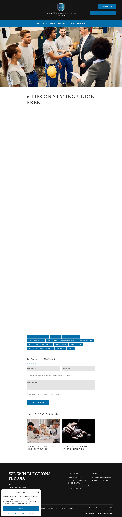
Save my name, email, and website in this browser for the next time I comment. (50, 375)
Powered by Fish (108, 513)
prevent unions (52, 340)
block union (43, 336)
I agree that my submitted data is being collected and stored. (45, 394)
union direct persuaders (85, 340)
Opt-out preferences (13, 513)
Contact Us (31, 513)
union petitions (46, 344)
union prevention (76, 344)
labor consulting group (71, 336)
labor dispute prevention (36, 340)
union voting (60, 348)
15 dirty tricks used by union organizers (75, 448)
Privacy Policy (23, 513)
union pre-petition (61, 344)
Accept (21, 508)
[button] (38, 492)
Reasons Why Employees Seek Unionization (41, 448)
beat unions (32, 336)
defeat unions (56, 336)
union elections (33, 344)
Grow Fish (92, 513)
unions (71, 348)
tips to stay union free (67, 340)
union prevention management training (40, 348)
